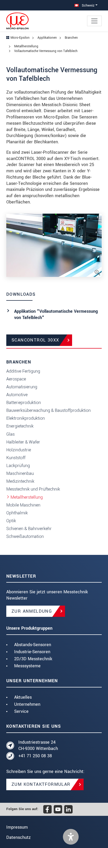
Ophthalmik (17, 513)
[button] (71, 837)
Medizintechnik (20, 481)
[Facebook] (47, 809)
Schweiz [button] (87, 5)
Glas (10, 434)
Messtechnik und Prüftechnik (33, 489)
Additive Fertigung (23, 371)
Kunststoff (15, 458)
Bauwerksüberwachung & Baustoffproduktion (48, 410)
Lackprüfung (18, 466)
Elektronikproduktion (25, 418)
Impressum (17, 827)
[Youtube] (58, 809)
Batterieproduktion (23, 403)
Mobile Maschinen (23, 505)
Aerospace (16, 379)
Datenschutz (18, 837)
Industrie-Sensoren (32, 652)
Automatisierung (21, 387)
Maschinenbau (20, 473)
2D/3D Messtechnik (33, 659)
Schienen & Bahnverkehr (29, 529)
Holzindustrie (18, 450)
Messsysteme (27, 666)
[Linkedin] (68, 809)
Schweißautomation (25, 536)
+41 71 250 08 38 (35, 756)
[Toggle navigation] (94, 21)
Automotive (17, 395)
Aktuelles (23, 697)
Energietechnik (20, 426)
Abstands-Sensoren (32, 644)
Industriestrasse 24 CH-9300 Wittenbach (38, 745)
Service (21, 711)
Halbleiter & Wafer (23, 442)
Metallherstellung (26, 497)
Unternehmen (27, 704)
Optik (11, 521)
